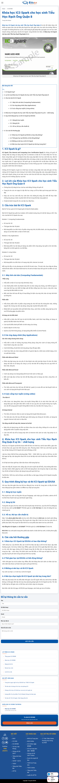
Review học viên (9, 668)
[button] (2, 3)
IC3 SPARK (10, 8)
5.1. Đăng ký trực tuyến (17, 120)
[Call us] (3, 742)
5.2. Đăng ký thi (14, 123)
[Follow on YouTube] (6, 742)
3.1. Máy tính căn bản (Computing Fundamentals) (25, 102)
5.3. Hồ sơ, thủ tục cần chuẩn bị (19, 126)
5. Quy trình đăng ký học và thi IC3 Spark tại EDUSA (19, 116)
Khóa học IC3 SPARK (10, 660)
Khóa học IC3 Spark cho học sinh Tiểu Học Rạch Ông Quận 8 (21, 25)
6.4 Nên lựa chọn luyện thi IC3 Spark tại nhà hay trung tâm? (28, 144)
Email (2, 614)
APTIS (14, 771)
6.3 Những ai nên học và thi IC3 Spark (21, 141)
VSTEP (14, 761)
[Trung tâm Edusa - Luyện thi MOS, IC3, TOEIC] (29, 3)
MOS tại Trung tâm (32, 738)
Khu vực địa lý (5, 621)
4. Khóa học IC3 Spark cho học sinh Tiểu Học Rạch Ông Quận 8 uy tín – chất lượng (29, 113)
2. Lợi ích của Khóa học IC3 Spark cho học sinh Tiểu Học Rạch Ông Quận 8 (26, 95)
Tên (2, 600)
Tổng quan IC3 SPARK (10, 656)
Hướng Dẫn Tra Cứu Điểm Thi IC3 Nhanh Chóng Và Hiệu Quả (20, 694)
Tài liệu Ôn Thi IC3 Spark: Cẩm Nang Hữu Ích (16, 698)
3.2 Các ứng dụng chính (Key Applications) (23, 105)
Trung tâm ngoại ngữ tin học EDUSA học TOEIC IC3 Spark (19, 682)
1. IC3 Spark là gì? (9, 92)
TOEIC (14, 763)
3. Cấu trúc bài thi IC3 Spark (12, 98)
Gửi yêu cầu (29, 641)
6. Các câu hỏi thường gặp (12, 130)
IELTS (19, 761)
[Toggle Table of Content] (3, 89)
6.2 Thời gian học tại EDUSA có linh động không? (25, 138)
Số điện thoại (4, 607)
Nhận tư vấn (29, 723)
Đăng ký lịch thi (9, 664)
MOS (13, 738)
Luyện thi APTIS (31, 775)
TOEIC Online (31, 767)
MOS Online (30, 741)
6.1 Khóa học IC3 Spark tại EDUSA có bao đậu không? (26, 135)
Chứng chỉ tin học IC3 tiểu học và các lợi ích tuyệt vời (18, 690)
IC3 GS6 (14, 741)
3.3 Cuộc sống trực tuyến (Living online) (22, 108)
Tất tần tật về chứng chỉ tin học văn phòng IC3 (16, 686)
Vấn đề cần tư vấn (6, 627)
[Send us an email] (6, 738)
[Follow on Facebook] (3, 738)
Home (3, 8)
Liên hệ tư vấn (8, 672)
